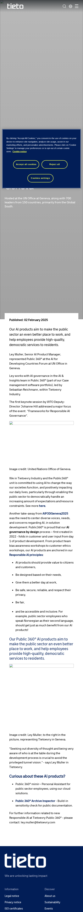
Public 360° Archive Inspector (35, 801)
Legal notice (12, 896)
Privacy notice (13, 902)
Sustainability (52, 902)
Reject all (54, 164)
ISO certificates (14, 908)
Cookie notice (20, 151)
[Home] (15, 6)
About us (50, 896)
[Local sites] (70, 6)
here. (42, 506)
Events (49, 908)
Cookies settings (40, 178)
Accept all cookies (26, 164)
